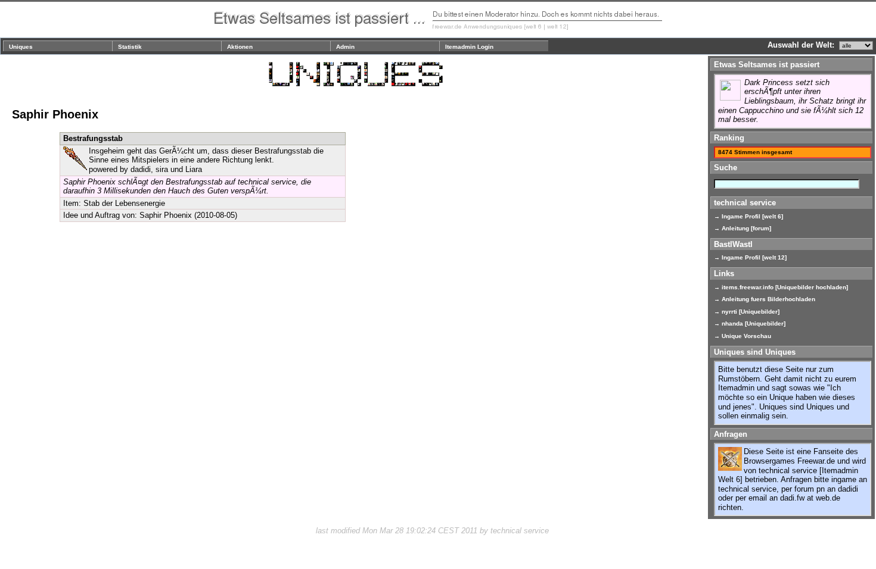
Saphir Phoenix (165, 215)
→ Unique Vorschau (742, 336)
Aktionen (240, 46)
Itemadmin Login (469, 46)
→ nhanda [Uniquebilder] (749, 323)
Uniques (21, 46)
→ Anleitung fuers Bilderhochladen (764, 299)
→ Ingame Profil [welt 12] (750, 257)
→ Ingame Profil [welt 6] (748, 216)
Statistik (130, 46)
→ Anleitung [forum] (742, 228)
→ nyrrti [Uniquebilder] (746, 311)
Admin (345, 46)
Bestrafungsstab (93, 138)
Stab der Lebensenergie (124, 203)
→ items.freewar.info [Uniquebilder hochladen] (781, 287)
